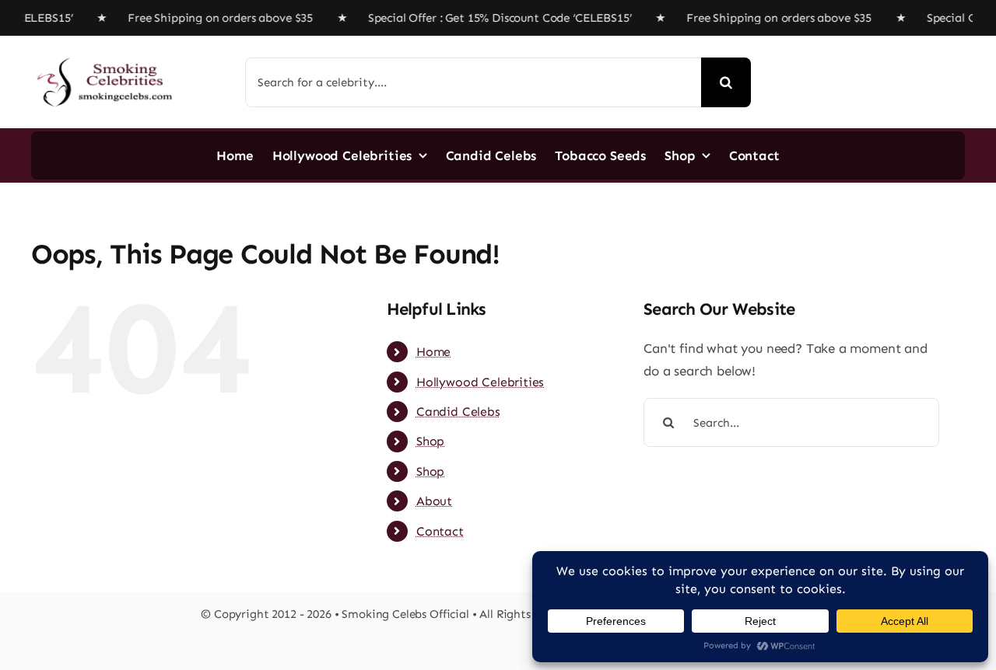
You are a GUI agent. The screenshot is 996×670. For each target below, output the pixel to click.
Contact (440, 531)
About (434, 501)
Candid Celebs (458, 411)
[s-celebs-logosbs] (105, 51)
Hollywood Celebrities (480, 382)
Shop (430, 441)
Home (433, 351)
